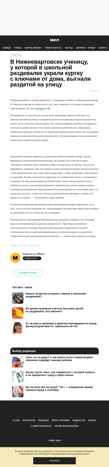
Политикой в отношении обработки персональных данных (64, 454)
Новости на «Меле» (34, 254)
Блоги (103, 48)
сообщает (40, 108)
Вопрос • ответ (86, 48)
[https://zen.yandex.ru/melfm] (38, 409)
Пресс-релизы (61, 420)
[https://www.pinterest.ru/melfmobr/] (62, 409)
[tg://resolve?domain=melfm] (31, 409)
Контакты (29, 420)
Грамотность (53, 48)
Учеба (17, 48)
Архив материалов (66, 426)
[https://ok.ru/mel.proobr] (70, 409)
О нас (16, 420)
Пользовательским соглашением (69, 451)
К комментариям (28, 273)
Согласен (54, 461)
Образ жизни (33, 48)
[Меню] (105, 40)
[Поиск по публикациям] (3, 40)
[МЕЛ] (54, 40)
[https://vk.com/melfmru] (46, 409)
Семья (7, 48)
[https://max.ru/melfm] (77, 409)
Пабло (92, 420)
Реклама (43, 420)
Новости (16, 55)
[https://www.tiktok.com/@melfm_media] (54, 409)
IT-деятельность (41, 426)
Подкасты (79, 420)
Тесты (69, 48)
